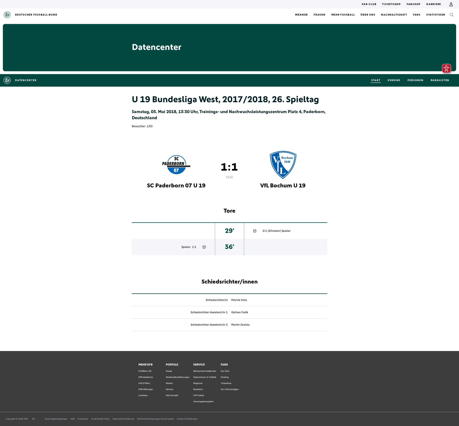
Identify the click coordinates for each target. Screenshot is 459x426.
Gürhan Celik (239, 312)
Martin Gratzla (240, 324)
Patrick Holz (239, 300)
